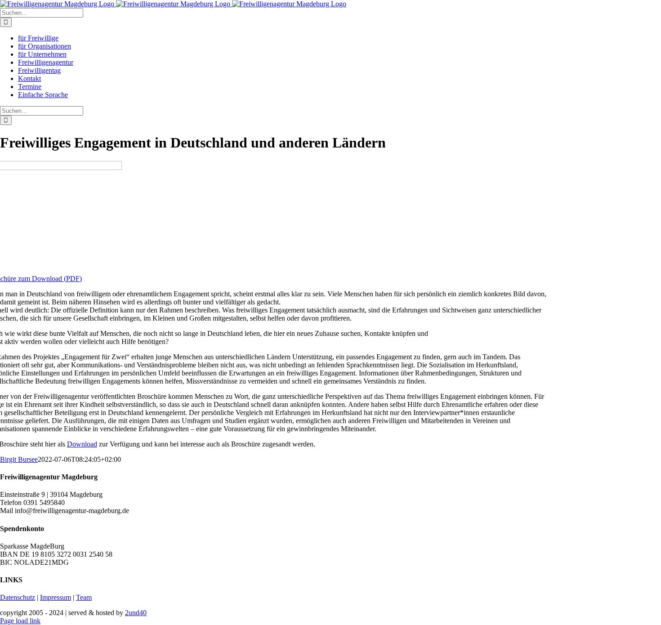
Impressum (55, 597)
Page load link (20, 621)
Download (82, 444)
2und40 (136, 612)
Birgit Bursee (19, 459)
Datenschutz (17, 597)
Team (84, 597)
